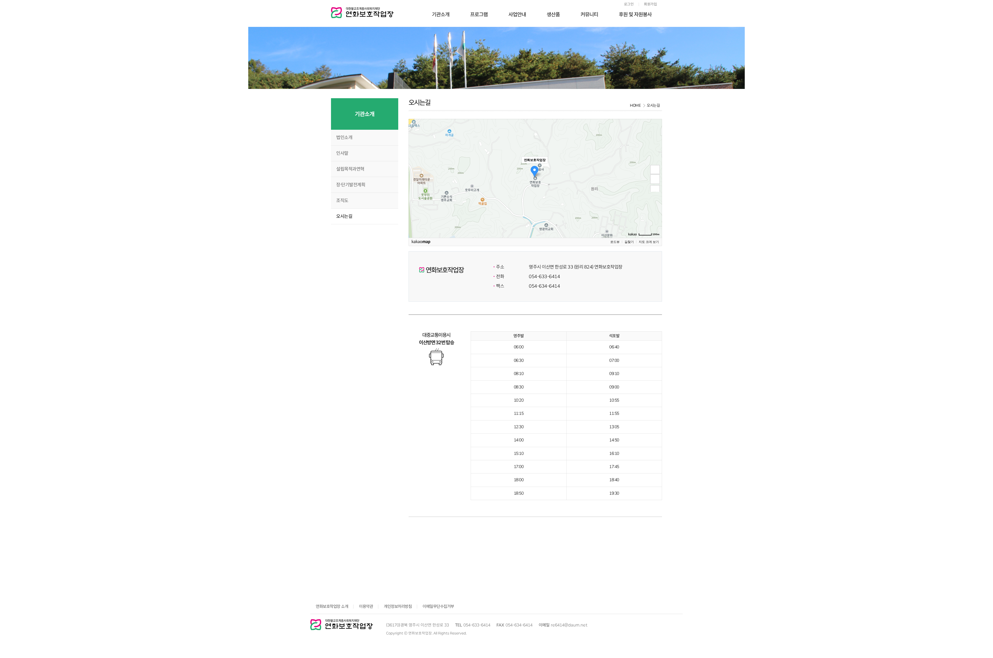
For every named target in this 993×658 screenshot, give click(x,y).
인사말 (342, 153)
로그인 (629, 4)
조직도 (342, 200)
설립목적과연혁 (350, 169)
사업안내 (517, 14)
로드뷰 (615, 242)
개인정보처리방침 (398, 607)
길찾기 (629, 242)
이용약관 (366, 607)
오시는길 (344, 216)
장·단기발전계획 (350, 185)
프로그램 (479, 14)
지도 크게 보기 (649, 242)
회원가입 (650, 4)
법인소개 (344, 137)
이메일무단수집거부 (438, 607)
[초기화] (655, 190)
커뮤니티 (589, 14)
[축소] (655, 179)
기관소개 (440, 14)
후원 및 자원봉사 (635, 14)
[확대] (655, 169)
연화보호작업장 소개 (332, 607)
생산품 (553, 14)
